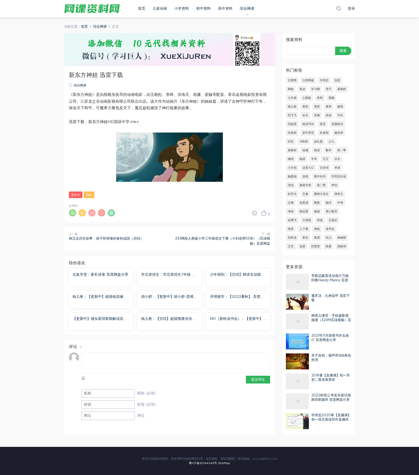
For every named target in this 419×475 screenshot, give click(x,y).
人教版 (306, 97)
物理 (291, 159)
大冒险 (306, 220)
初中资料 (203, 8)
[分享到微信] (72, 213)
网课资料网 (92, 8)
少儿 (331, 141)
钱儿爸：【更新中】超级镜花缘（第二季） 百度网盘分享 (98, 297)
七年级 (292, 97)
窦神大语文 (321, 193)
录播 (317, 115)
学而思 (324, 80)
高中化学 (320, 176)
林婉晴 (341, 237)
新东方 (75, 194)
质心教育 (331, 211)
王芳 (291, 246)
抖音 (291, 141)
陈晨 (328, 246)
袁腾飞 (292, 220)
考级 (291, 211)
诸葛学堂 (305, 185)
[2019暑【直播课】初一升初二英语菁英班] (297, 381)
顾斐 (317, 202)
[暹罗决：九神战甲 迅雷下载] (297, 302)
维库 (291, 228)
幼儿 (328, 237)
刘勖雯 (292, 124)
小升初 (292, 167)
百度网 (292, 80)
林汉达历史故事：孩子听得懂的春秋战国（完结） (106, 238)
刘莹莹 (315, 246)
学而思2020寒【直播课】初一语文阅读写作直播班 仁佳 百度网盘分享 (331, 420)
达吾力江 (308, 167)
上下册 (303, 228)
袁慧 (302, 246)
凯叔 (302, 89)
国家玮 (341, 246)
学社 (340, 115)
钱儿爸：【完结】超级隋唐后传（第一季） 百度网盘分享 (166, 319)
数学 (328, 150)
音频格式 (337, 124)
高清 (317, 237)
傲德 (317, 211)
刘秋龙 (292, 237)
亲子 (328, 89)
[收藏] (254, 213)
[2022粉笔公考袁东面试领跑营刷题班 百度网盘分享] (297, 401)
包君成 (303, 202)
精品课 (303, 211)
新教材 (292, 150)
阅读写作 (308, 124)
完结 (291, 185)
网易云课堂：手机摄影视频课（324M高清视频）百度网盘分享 (331, 320)
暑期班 (341, 89)
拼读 (328, 115)
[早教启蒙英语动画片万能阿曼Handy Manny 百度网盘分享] (297, 282)
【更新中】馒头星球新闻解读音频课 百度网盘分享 (100, 319)
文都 (291, 202)
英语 (323, 124)
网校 (291, 89)
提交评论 (258, 379)
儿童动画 (160, 8)
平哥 (314, 159)
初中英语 (308, 132)
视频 (331, 97)
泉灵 (305, 237)
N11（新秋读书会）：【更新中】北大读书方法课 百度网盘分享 (236, 319)
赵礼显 (318, 141)
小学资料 (181, 8)
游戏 (305, 176)
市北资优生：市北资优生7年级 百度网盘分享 (168, 275)
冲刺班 (303, 141)
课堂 (317, 106)
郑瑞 (320, 220)
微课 (340, 106)
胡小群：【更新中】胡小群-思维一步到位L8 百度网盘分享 (169, 297)
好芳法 (292, 193)
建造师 (338, 132)
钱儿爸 (292, 106)
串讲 (337, 167)
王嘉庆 (333, 220)
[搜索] (338, 8)
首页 (141, 8)
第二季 (321, 185)
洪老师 (292, 132)
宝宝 (326, 159)
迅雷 (337, 80)
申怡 (334, 185)
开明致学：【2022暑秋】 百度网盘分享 (237, 297)
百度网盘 (308, 80)
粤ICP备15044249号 (203, 463)
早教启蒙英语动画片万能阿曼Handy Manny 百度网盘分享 (330, 280)
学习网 (315, 89)
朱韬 (320, 97)
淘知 (317, 228)
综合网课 (247, 8)
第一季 (341, 150)
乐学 (337, 159)
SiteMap (224, 463)
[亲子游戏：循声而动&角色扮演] (297, 361)
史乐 (305, 115)
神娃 (89, 194)
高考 (328, 106)
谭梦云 (338, 193)
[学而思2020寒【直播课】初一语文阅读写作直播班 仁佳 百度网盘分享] (297, 421)
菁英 (305, 106)
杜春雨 (324, 132)
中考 (340, 202)
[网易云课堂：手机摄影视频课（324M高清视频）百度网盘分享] (297, 322)
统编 (305, 150)
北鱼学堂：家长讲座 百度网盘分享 (100, 274)
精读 (317, 150)
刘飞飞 (292, 115)
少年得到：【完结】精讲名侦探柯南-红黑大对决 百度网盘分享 (237, 275)
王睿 (305, 193)
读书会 (330, 228)
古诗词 (324, 167)
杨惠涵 (292, 176)
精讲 (302, 159)
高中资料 (225, 8)
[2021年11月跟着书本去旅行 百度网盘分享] (297, 341)
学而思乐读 (338, 176)
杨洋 (328, 202)
